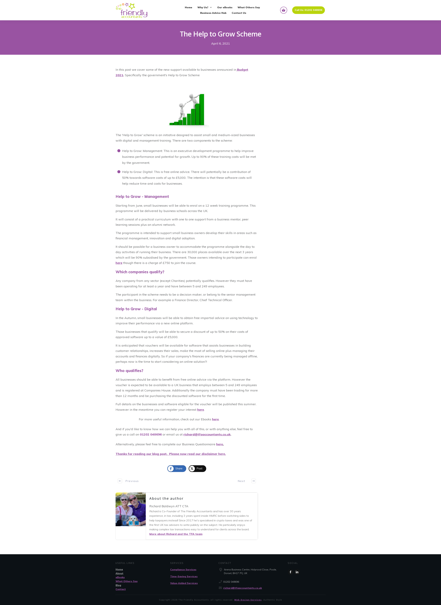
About (119, 573)
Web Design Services (248, 600)
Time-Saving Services (184, 576)
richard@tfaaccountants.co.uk (242, 588)
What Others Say (127, 581)
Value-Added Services (184, 583)
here (119, 263)
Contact (121, 589)
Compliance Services (183, 569)
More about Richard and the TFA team (175, 534)
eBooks (120, 577)
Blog (118, 585)
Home (119, 569)
